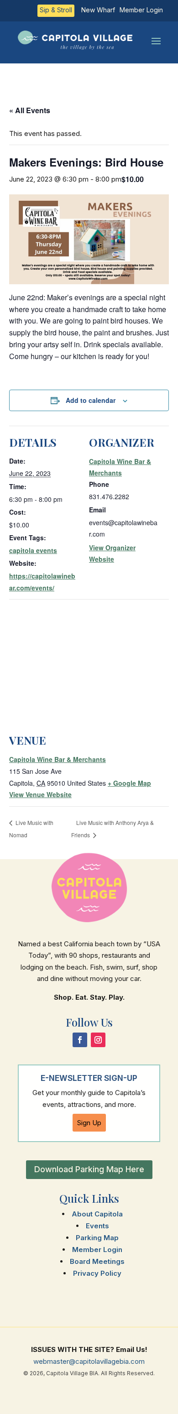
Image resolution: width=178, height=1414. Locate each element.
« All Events (29, 110)
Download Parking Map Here (89, 1169)
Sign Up (89, 1122)
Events (97, 1225)
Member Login (141, 10)
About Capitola (97, 1214)
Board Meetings (97, 1261)
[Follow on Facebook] (80, 1040)
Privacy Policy (97, 1273)
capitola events (33, 550)
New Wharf (98, 10)
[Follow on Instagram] (98, 1040)
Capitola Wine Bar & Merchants (57, 759)
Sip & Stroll (56, 10)
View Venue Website (40, 794)
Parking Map (97, 1237)
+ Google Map (129, 783)
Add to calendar (90, 400)
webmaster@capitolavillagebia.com (89, 1361)
